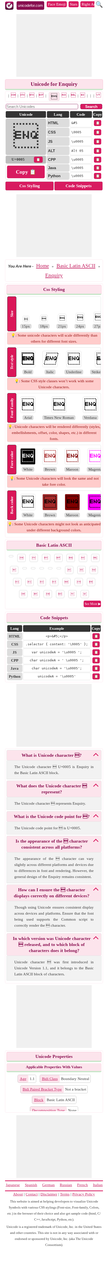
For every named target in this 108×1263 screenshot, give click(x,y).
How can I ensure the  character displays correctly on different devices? (51, 892)
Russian (66, 1185)
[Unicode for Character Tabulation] (89, 95)
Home (42, 266)
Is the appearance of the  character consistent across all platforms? (52, 844)
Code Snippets (79, 185)
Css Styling (29, 185)
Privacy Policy (83, 1194)
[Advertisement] (54, 45)
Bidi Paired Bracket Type (42, 1089)
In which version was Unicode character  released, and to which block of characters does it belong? (52, 944)
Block (38, 1100)
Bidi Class (50, 1079)
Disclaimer (48, 1194)
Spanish (31, 1185)
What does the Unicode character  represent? (51, 788)
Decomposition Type (48, 1110)
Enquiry (54, 275)
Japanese (13, 1185)
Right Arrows (92, 4)
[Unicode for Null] (7, 95)
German (48, 1185)
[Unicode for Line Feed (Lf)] (92, 95)
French (82, 1185)
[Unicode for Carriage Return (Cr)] (59, 568)
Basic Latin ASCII (76, 266)
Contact (32, 1194)
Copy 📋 (26, 172)
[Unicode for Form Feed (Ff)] (50, 568)
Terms (65, 1194)
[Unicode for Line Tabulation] (98, 95)
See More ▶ (93, 604)
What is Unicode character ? (52, 755)
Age (23, 1079)
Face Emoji (57, 4)
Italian (98, 1185)
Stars (73, 4)
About (18, 1194)
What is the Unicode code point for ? (52, 816)
